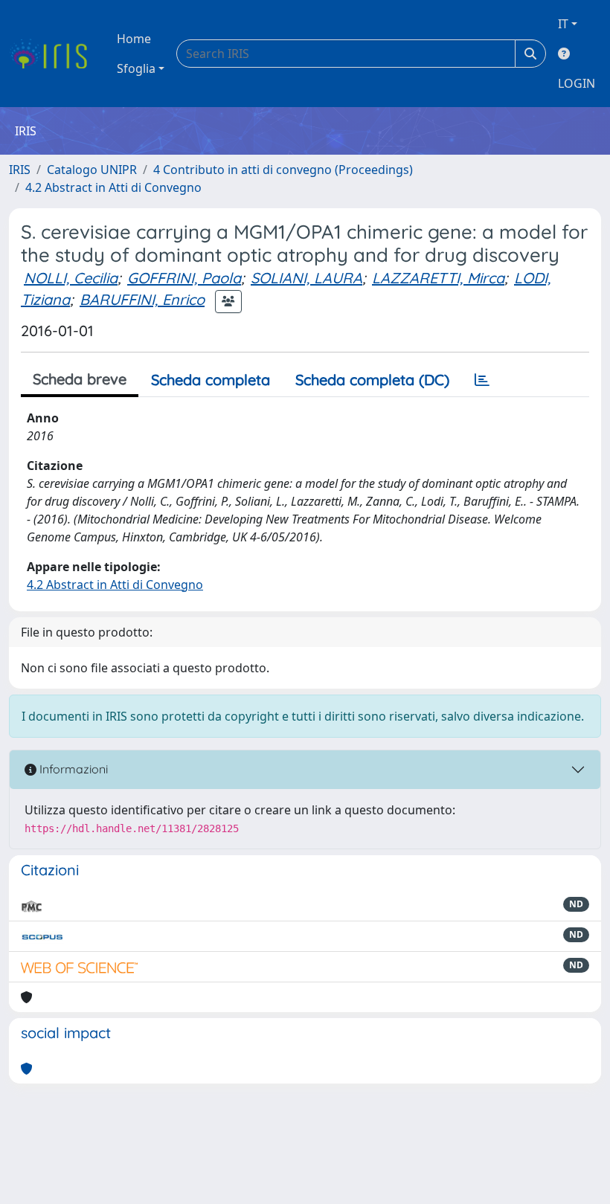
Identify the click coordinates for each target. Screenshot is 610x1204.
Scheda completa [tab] (210, 379)
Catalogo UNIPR (92, 169)
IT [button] (563, 24)
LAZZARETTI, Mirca (438, 277)
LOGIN (576, 83)
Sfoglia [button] (136, 68)
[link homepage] (54, 53)
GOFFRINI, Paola (184, 277)
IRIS (19, 169)
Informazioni (72, 769)
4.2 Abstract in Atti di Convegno (113, 187)
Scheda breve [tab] (79, 379)
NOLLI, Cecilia (71, 277)
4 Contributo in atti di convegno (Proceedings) (283, 169)
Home (134, 38)
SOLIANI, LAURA (306, 277)
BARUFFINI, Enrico (142, 299)
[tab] (482, 380)
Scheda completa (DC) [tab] (372, 379)
